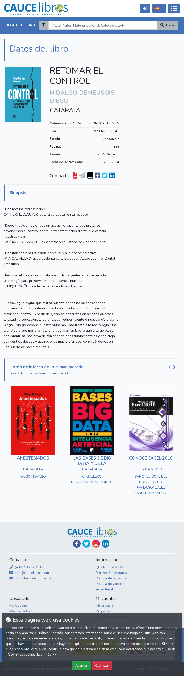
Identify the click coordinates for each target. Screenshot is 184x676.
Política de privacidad (112, 578)
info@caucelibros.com (31, 572)
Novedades (18, 605)
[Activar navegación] (174, 8)
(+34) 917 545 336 (30, 567)
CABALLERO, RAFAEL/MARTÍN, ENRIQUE (92, 479)
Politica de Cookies (110, 583)
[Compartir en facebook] (97, 176)
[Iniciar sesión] (145, 8)
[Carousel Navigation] (172, 367)
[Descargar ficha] (75, 176)
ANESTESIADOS (33, 458)
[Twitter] (86, 544)
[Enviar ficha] (82, 176)
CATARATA (65, 110)
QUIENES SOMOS (109, 567)
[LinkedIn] (105, 544)
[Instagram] (96, 544)
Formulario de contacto (32, 578)
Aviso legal (104, 589)
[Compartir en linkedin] (112, 176)
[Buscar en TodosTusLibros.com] (90, 176)
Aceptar (81, 665)
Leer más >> (46, 654)
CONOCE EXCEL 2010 (151, 458)
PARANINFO (151, 469)
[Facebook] (77, 544)
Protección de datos (111, 572)
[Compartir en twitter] (104, 176)
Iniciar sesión (105, 605)
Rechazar (102, 665)
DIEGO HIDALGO (33, 476)
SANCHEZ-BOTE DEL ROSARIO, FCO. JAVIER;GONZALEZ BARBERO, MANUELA (150, 484)
